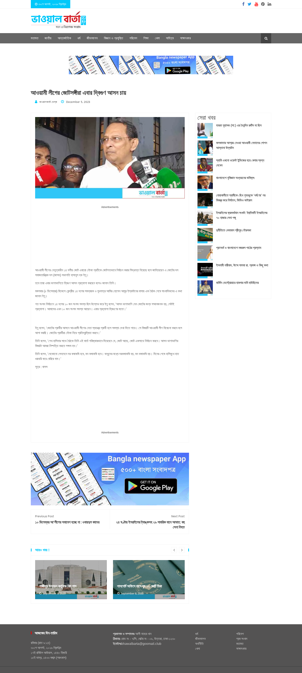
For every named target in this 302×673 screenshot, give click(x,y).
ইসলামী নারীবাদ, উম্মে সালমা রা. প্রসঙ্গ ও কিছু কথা (242, 265)
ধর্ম (79, 38)
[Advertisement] (110, 238)
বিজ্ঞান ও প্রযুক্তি (113, 38)
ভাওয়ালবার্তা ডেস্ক (48, 102)
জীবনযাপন (92, 38)
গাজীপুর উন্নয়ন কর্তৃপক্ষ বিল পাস (57, 586)
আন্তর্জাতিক (64, 38)
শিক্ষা (146, 38)
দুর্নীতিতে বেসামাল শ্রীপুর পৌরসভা (233, 230)
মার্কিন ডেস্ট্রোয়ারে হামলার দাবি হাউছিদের (237, 282)
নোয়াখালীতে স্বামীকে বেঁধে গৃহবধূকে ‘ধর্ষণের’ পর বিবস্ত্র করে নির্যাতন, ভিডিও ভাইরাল (240, 198)
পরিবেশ (133, 38)
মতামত (34, 38)
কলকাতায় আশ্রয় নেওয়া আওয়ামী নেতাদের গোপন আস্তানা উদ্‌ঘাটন (241, 145)
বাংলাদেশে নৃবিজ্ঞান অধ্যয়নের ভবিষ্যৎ (235, 178)
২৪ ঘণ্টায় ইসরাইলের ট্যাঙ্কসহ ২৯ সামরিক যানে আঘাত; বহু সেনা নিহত (150, 522)
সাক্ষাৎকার (185, 38)
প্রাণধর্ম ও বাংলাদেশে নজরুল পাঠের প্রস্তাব (238, 247)
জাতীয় (48, 38)
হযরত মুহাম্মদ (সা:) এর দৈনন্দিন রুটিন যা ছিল (239, 125)
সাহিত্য (170, 38)
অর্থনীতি (199, 643)
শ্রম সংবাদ (241, 639)
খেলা (157, 38)
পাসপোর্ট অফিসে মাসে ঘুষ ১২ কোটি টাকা (139, 586)
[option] (71, 579)
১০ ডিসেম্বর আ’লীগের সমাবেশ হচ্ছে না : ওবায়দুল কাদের (67, 519)
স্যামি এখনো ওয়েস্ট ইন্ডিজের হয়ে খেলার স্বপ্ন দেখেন (240, 163)
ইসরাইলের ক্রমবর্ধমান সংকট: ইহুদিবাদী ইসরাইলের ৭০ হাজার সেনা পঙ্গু (241, 215)
